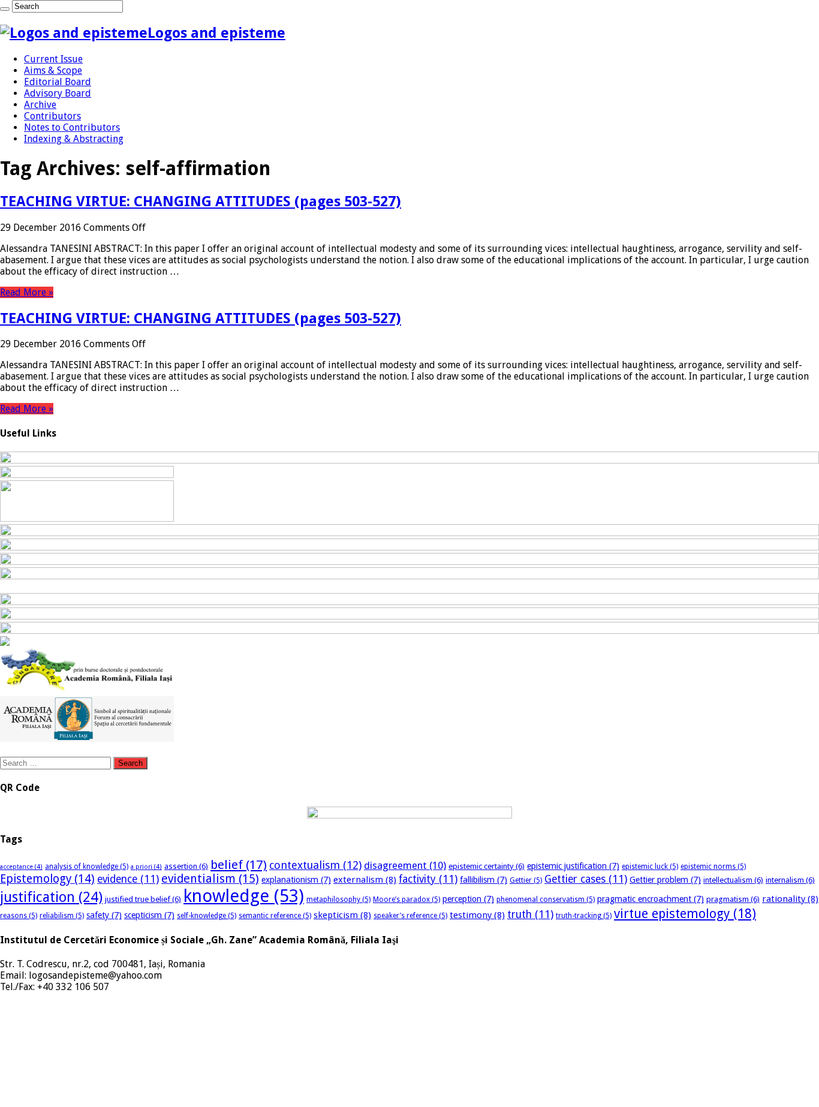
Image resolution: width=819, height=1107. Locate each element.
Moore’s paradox (406, 899)
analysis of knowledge (86, 866)
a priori (146, 867)
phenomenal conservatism (545, 899)
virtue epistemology (685, 913)
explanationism (296, 880)
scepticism (149, 915)
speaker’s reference (410, 916)
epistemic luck (650, 866)
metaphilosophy (338, 899)
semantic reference (275, 916)
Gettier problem (665, 880)
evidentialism (210, 879)
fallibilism (483, 880)
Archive (40, 104)
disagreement (405, 865)
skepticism (342, 915)
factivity (428, 879)
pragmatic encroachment (650, 899)
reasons (18, 916)
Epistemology (47, 879)
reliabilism (62, 916)
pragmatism (733, 899)
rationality (790, 899)
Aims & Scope (53, 70)
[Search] (5, 9)
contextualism (315, 865)
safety (104, 915)
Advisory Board (57, 93)
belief (238, 865)
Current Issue (53, 59)
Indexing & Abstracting (74, 139)
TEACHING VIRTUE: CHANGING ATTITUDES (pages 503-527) (200, 201)
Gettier (526, 880)
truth (530, 915)
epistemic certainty (486, 866)
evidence (128, 879)
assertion (186, 866)
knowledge (243, 896)
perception (468, 899)
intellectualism (733, 880)
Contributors (52, 116)
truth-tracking (584, 916)
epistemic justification (573, 866)
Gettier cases (585, 879)
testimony (477, 915)
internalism (790, 880)
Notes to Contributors (72, 127)
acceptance (21, 867)
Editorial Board (57, 82)
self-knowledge (206, 916)
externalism (364, 879)
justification (51, 897)
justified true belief (143, 899)
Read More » (26, 292)
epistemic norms (713, 866)
